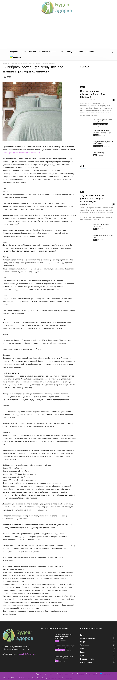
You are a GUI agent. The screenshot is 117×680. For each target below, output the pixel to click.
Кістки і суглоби (60, 650)
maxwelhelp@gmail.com (26, 654)
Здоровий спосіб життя (101, 124)
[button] (111, 52)
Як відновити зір (98, 153)
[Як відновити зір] (86, 156)
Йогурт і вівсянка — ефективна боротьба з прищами (92, 94)
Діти (24, 52)
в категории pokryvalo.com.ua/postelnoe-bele (21, 153)
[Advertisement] (58, 32)
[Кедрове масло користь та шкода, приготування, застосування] (47, 637)
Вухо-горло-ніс (98, 146)
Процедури (71, 52)
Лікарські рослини (47, 52)
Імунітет (32, 52)
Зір (95, 155)
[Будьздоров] (58, 7)
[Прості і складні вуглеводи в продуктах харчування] (47, 660)
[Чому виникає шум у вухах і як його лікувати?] (86, 145)
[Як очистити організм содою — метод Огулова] (86, 123)
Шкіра (83, 87)
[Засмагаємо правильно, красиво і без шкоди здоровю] (86, 134)
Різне (81, 52)
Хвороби (90, 52)
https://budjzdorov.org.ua (23, 678)
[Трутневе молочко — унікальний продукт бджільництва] (97, 182)
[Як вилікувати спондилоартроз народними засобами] (47, 649)
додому (5, 63)
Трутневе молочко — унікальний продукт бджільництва (92, 198)
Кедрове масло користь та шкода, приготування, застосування (63, 636)
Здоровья (14, 52)
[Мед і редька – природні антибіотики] (86, 227)
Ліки (61, 52)
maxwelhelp (84, 100)
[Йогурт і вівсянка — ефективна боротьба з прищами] (97, 79)
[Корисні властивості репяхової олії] (86, 238)
